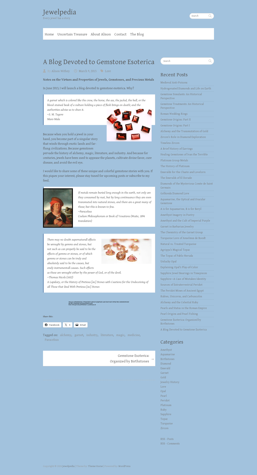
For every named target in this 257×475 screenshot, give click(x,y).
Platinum (165, 405)
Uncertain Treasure (72, 34)
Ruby (163, 409)
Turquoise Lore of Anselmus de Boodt (183, 238)
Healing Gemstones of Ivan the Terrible (184, 154)
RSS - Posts (167, 439)
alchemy (65, 335)
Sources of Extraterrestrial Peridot (181, 284)
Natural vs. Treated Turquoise (178, 244)
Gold (163, 377)
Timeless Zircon (169, 143)
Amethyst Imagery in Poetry (177, 215)
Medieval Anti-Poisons (173, 82)
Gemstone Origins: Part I (175, 125)
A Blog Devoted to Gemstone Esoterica (183, 329)
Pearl (163, 396)
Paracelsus (52, 340)
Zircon (164, 428)
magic (120, 335)
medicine (134, 335)
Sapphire (165, 414)
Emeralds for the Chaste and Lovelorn (182, 172)
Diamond (165, 363)
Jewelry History (169, 382)
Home (49, 34)
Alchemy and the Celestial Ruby (179, 302)
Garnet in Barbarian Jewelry (177, 226)
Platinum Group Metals (174, 160)
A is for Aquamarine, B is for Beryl (180, 209)
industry (92, 335)
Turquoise (166, 423)
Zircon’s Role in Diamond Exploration (183, 137)
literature (107, 335)
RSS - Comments (170, 443)
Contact (120, 34)
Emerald (165, 368)
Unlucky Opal (168, 261)
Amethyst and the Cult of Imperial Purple (185, 220)
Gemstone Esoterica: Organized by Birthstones (132, 358)
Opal (163, 391)
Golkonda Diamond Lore (174, 193)
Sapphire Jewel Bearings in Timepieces (183, 273)
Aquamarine (167, 354)
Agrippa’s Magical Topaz (175, 250)
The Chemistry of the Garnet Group (181, 232)
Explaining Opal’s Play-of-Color (179, 267)
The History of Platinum (175, 166)
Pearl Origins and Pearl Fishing (179, 314)
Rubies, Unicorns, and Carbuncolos (181, 296)
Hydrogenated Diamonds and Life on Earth (185, 88)
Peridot (165, 400)
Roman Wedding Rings (174, 114)
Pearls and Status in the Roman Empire (183, 308)
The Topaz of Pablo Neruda (176, 255)
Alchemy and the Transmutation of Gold (184, 131)
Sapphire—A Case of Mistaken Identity (183, 279)
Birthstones (167, 359)
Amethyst (166, 350)
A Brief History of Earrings (176, 148)
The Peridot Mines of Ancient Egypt (182, 290)
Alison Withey (61, 71)
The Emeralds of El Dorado (176, 178)
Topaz (164, 419)
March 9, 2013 (87, 71)
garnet (78, 335)
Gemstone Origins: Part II (175, 119)
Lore (108, 71)
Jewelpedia (59, 12)
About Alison (101, 34)
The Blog (137, 34)
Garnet (164, 373)
